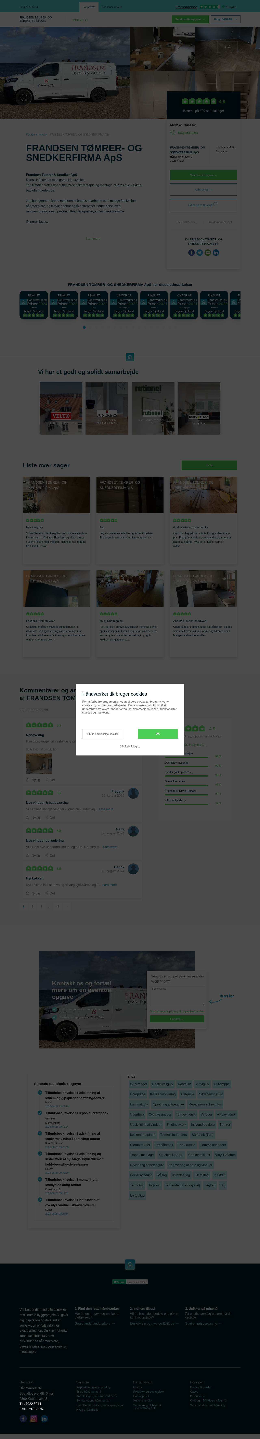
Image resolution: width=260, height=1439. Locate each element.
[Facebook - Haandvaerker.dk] (25, 1419)
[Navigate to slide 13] (157, 327)
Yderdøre (137, 1114)
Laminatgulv (139, 1104)
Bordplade (137, 1094)
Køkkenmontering (163, 1094)
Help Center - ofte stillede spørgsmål (100, 1405)
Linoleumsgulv (162, 1084)
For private (89, 7)
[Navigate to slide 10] (139, 327)
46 (57, 906)
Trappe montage (142, 1155)
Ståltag (162, 1175)
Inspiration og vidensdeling (93, 1387)
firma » (43, 134)
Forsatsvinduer (141, 1175)
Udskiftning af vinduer (145, 1124)
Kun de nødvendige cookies (102, 733)
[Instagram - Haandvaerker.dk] (35, 1419)
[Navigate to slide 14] (163, 327)
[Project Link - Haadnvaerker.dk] (39, 763)
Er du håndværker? (88, 1391)
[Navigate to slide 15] (169, 327)
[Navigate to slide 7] (120, 327)
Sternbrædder (140, 1145)
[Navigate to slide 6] (114, 327)
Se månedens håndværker (93, 1400)
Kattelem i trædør (171, 1155)
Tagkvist (154, 1185)
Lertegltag (137, 1195)
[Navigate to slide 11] (145, 327)
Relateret (77, 20)
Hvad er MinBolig (87, 1409)
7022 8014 (33, 1404)
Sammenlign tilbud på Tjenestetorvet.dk (147, 1406)
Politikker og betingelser (148, 1391)
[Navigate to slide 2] (90, 327)
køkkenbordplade (142, 1135)
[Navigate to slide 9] (133, 327)
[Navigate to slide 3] (96, 327)
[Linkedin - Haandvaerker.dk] (46, 1419)
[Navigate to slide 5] (108, 327)
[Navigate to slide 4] (102, 327)
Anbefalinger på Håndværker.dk (96, 1396)
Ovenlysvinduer (160, 1114)
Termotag (137, 1185)
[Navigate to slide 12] (151, 327)
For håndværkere (112, 7)
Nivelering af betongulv (147, 1165)
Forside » (31, 134)
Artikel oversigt (142, 1400)
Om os (137, 1387)
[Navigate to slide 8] (127, 327)
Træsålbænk (164, 1145)
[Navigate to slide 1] (84, 327)
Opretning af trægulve (168, 1104)
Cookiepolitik (141, 1396)
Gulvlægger (138, 1084)
